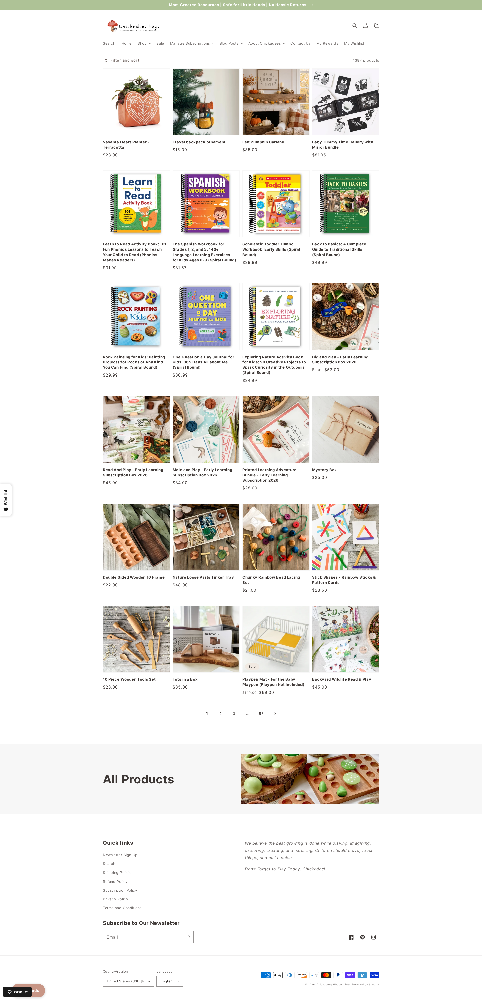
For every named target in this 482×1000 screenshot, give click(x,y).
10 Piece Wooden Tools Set (129, 679)
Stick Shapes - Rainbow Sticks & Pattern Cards (344, 580)
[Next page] (274, 713)
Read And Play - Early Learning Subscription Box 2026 (133, 472)
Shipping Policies (118, 872)
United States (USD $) (125, 981)
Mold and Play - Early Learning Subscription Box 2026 (202, 472)
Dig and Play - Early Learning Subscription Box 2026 (340, 360)
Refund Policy (115, 881)
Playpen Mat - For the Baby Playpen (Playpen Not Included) (273, 682)
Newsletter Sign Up (120, 855)
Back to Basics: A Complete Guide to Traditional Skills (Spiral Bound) (339, 249)
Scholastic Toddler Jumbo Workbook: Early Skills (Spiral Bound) (271, 249)
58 (261, 713)
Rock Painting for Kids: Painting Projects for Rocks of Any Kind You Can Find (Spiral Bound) (134, 362)
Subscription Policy (120, 890)
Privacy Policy (115, 899)
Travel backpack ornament (199, 142)
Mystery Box (324, 470)
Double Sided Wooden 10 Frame (134, 577)
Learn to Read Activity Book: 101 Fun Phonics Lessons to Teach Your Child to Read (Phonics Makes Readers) (134, 252)
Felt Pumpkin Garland (263, 142)
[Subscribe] (187, 937)
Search (109, 863)
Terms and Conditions (122, 908)
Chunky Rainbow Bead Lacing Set (271, 580)
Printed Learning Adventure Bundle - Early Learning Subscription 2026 (269, 475)
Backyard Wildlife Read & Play (341, 679)
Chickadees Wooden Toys (334, 984)
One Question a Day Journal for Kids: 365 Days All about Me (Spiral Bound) (203, 362)
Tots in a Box (185, 679)
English (167, 981)
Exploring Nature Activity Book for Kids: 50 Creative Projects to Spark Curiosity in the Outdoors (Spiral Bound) (274, 365)
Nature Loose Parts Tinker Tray (203, 577)
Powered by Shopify (365, 984)
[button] (144, 43)
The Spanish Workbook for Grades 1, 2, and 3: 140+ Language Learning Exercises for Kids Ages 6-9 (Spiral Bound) (204, 252)
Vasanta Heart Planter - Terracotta (126, 145)
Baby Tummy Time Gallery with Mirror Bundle (342, 145)
